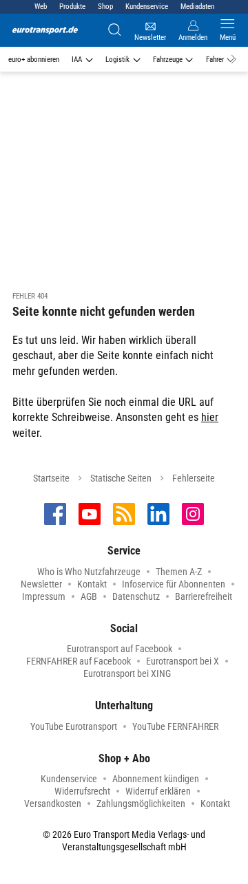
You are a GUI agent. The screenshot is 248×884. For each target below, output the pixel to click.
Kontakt (92, 584)
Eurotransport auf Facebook (119, 648)
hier (209, 417)
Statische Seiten (121, 478)
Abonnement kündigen (155, 778)
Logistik (117, 59)
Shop (105, 6)
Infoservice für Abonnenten (173, 584)
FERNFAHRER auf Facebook (78, 661)
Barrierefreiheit (203, 596)
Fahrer (215, 59)
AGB (89, 596)
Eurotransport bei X (182, 661)
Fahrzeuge (168, 59)
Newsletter (41, 584)
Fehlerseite (193, 478)
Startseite (51, 478)
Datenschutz (136, 596)
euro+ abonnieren (33, 59)
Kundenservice (146, 6)
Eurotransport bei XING (127, 673)
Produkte (72, 6)
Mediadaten (197, 6)
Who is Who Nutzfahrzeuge (89, 571)
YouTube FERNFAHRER (175, 726)
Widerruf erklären (158, 791)
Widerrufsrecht (82, 791)
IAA (77, 59)
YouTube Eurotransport (73, 726)
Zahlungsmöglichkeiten (140, 803)
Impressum (43, 596)
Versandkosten (52, 803)
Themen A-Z (179, 571)
